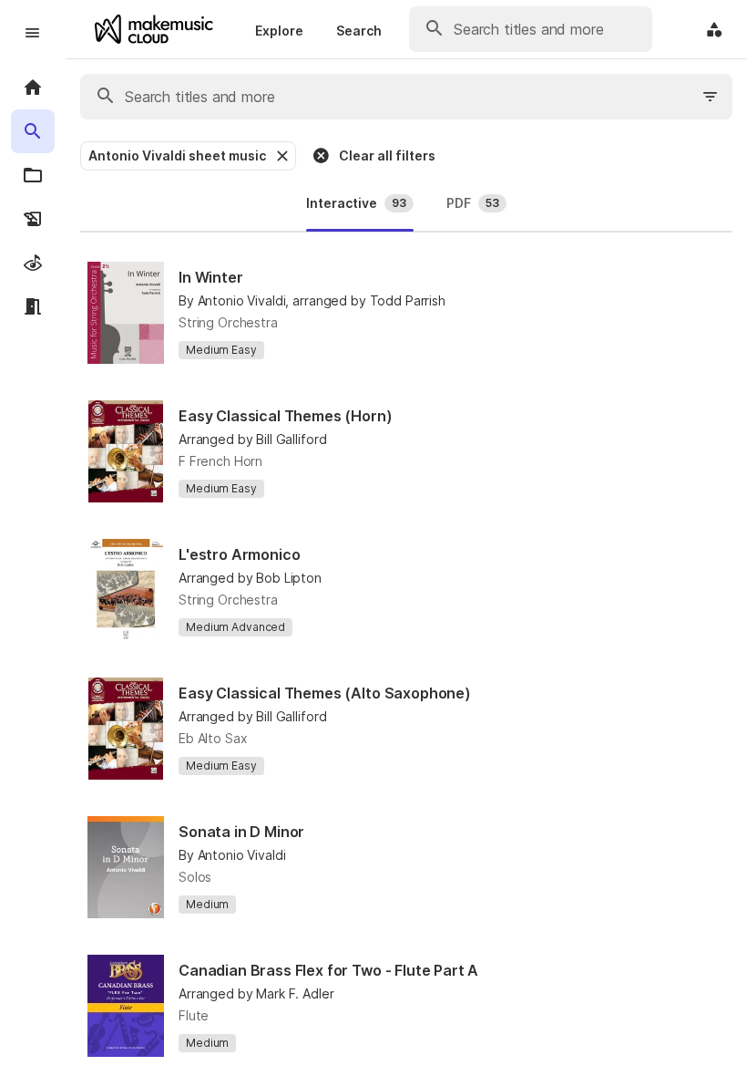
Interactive (356, 203)
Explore (279, 30)
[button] (281, 156)
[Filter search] (710, 96)
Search (359, 30)
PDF (472, 203)
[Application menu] (714, 29)
